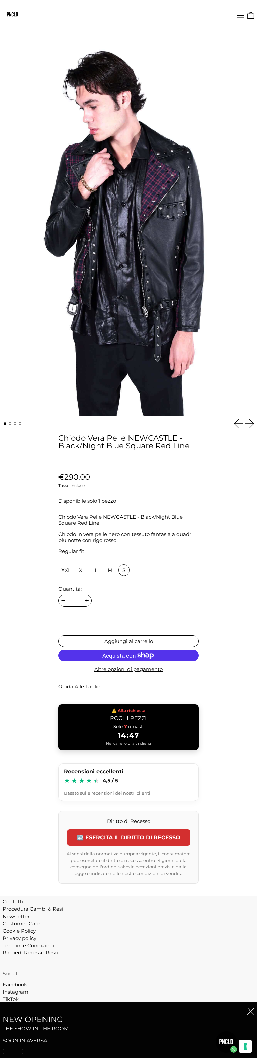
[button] (251, 15)
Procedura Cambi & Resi (33, 909)
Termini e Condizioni (28, 945)
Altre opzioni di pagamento (128, 669)
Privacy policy (19, 938)
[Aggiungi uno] (87, 600)
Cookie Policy (19, 931)
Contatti (13, 901)
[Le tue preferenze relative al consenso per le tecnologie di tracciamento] (245, 1046)
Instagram (15, 992)
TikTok (11, 999)
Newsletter (16, 916)
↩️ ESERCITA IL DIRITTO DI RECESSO (128, 837)
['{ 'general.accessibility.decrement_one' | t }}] (63, 600)
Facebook (15, 985)
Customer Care (21, 923)
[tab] (5, 423)
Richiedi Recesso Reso (30, 952)
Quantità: (70, 589)
